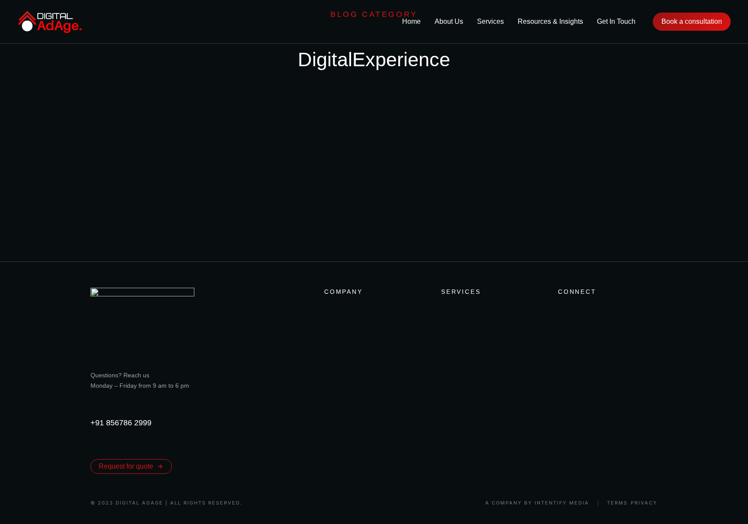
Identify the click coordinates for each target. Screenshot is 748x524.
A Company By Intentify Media (537, 503)
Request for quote (126, 466)
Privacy (644, 503)
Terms (617, 503)
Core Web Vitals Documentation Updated (190, 211)
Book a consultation (691, 21)
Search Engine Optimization (143, 231)
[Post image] (133, 159)
